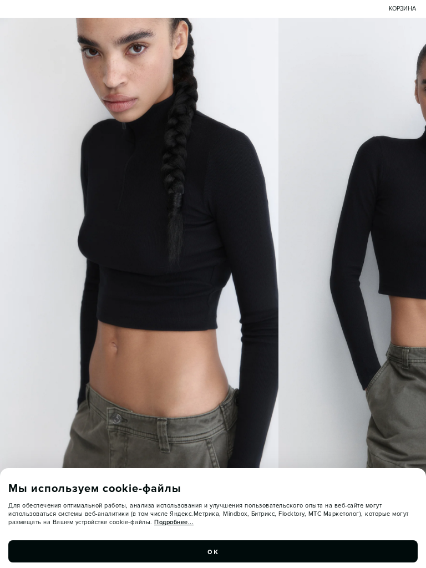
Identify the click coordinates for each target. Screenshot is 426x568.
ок (213, 551)
